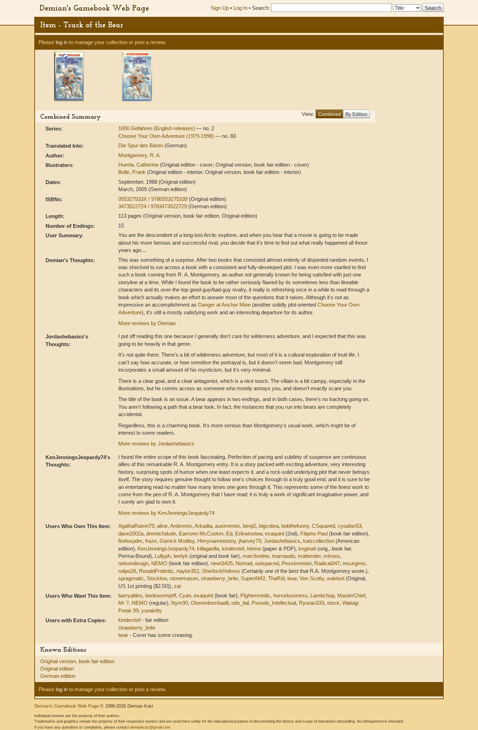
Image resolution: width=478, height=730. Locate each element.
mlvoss (331, 556)
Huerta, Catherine (139, 165)
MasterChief (351, 595)
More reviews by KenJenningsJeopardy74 (166, 513)
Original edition (57, 669)
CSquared (323, 526)
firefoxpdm (130, 541)
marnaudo (283, 556)
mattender (309, 556)
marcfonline (255, 556)
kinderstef (233, 549)
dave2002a (130, 533)
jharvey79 (250, 541)
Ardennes (181, 526)
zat (177, 586)
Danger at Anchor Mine (224, 305)
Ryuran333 (311, 603)
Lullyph (163, 556)
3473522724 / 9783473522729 (153, 206)
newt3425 (222, 563)
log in (62, 42)
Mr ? (123, 603)
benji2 (249, 526)
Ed (229, 533)
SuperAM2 (253, 578)
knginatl (307, 549)
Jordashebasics (282, 541)
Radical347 (327, 563)
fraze (151, 541)
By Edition (356, 114)
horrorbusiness (290, 595)
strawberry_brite (219, 578)
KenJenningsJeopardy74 (166, 549)
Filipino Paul (314, 533)
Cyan (185, 595)
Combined (329, 114)
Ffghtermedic (255, 595)
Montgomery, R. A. (139, 155)
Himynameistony (216, 541)
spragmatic (131, 578)
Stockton (157, 578)
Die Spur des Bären (141, 145)
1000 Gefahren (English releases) (157, 128)
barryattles (130, 595)
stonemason (184, 578)
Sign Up (220, 8)
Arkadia (203, 526)
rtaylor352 (187, 571)
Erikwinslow (248, 533)
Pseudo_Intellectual (274, 603)
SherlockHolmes (221, 571)
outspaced (267, 563)
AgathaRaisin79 (136, 526)
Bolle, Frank (132, 172)
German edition (57, 676)
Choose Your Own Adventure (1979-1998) (166, 136)
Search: (261, 8)
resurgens (354, 563)
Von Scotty (312, 578)
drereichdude (161, 533)
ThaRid (276, 578)
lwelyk (181, 556)
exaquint (274, 533)
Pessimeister (296, 563)
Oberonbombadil (210, 603)
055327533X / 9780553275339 (153, 199)
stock (333, 603)
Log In (240, 8)
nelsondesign (133, 563)
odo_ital (240, 603)
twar (292, 578)
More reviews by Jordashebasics (156, 444)
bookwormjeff (160, 595)
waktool (335, 578)
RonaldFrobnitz (156, 571)
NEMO (159, 563)
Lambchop (322, 595)
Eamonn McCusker (201, 533)
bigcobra (269, 526)
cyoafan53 (349, 526)
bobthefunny (295, 526)
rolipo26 (127, 571)
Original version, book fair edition (77, 661)
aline (162, 526)
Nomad (244, 563)
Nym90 (179, 603)
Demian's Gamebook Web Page (94, 8)
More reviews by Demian (147, 323)
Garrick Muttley (177, 541)
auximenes (227, 526)
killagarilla (208, 549)
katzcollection (318, 541)
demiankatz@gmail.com (150, 727)
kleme (254, 549)
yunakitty (151, 610)
